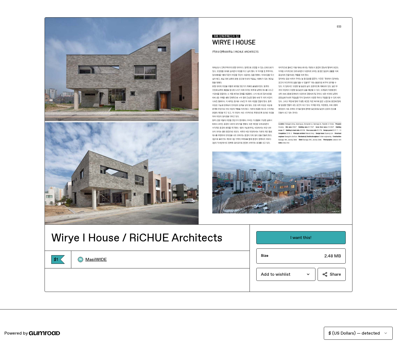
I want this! (300, 237)
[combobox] (285, 274)
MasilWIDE (96, 259)
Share (335, 274)
